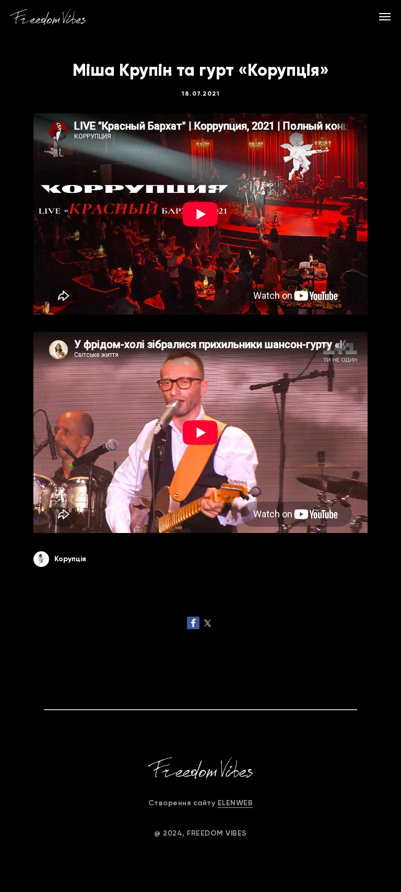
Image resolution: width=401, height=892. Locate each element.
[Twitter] (208, 623)
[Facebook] (193, 623)
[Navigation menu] (385, 16)
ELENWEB (235, 802)
